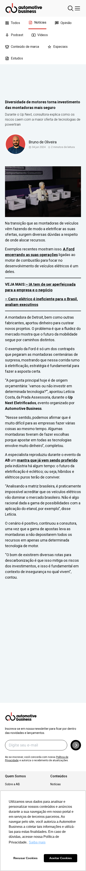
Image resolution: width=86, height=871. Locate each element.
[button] (76, 745)
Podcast (17, 35)
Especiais (60, 47)
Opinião (66, 23)
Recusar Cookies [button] (25, 858)
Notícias (40, 22)
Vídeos (42, 35)
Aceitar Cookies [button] (60, 858)
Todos (15, 23)
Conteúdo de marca (25, 47)
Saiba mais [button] (37, 842)
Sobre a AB (12, 784)
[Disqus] (43, 647)
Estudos (17, 58)
